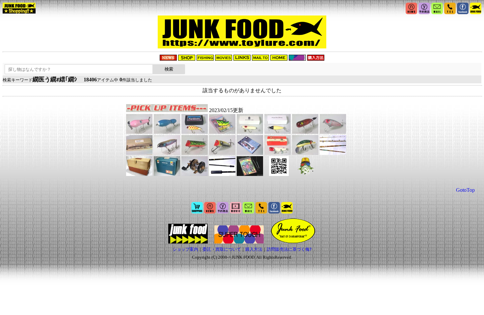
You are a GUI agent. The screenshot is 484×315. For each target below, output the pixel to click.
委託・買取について (221, 249)
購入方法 (253, 249)
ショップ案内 (185, 249)
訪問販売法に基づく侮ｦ (289, 249)
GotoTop (465, 190)
